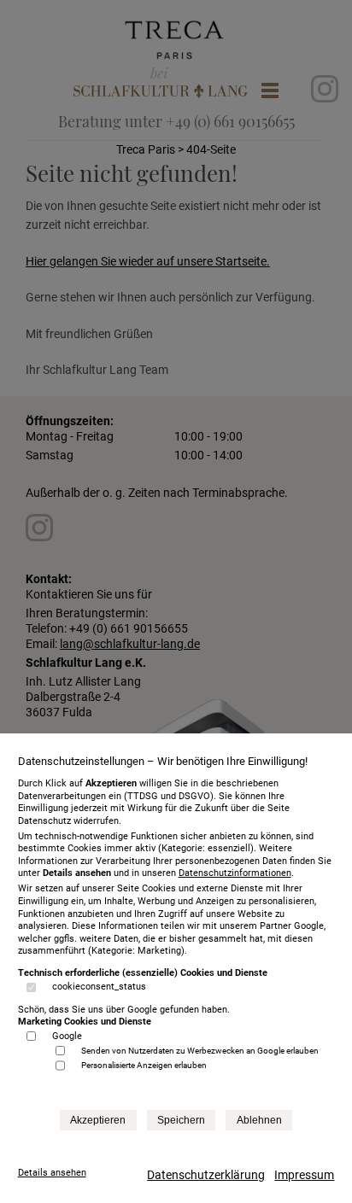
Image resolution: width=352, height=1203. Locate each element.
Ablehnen (259, 1120)
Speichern (181, 1120)
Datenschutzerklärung (206, 1175)
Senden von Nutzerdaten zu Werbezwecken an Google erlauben (200, 1050)
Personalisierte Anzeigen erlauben (144, 1065)
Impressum (304, 1175)
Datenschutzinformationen (235, 873)
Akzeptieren (98, 1120)
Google (67, 1036)
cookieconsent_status (99, 986)
